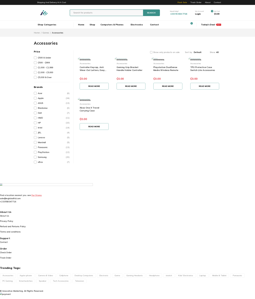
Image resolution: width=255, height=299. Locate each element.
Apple (54, 98)
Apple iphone (26, 275)
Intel (54, 127)
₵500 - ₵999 (44, 62)
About (208, 2)
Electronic (103, 275)
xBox (54, 162)
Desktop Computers (84, 275)
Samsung (54, 157)
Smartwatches (26, 281)
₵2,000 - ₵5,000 (45, 72)
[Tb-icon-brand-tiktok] (17, 206)
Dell (54, 113)
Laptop (202, 275)
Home (37, 32)
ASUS (54, 103)
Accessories (85, 63)
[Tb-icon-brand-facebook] (3, 206)
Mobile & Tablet (219, 275)
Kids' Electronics (185, 275)
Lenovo (54, 137)
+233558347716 (8, 201)
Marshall (54, 142)
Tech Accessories (61, 281)
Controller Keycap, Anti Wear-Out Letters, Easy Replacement (92, 70)
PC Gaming (8, 281)
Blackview (54, 108)
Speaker (42, 281)
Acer (54, 93)
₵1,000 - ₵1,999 (45, 67)
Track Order (195, 2)
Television (79, 281)
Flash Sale (182, 2)
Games (45, 32)
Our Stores (36, 195)
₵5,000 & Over (45, 77)
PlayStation (54, 152)
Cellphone (63, 275)
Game (117, 275)
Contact (217, 2)
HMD (54, 118)
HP (54, 122)
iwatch (169, 275)
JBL (54, 132)
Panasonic (54, 147)
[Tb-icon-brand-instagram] (10, 206)
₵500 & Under (44, 57)
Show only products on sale (166, 52)
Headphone (154, 275)
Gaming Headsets (134, 275)
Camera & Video (45, 275)
